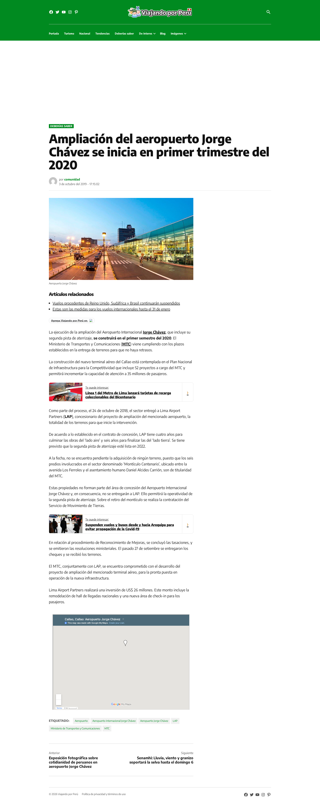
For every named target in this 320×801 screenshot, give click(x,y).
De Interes (145, 33)
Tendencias (102, 33)
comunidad (72, 179)
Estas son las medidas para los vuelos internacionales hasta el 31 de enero (111, 309)
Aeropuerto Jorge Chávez (154, 720)
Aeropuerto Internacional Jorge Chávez (114, 720)
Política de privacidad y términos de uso (104, 794)
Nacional (84, 33)
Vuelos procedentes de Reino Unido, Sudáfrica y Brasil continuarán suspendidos (116, 303)
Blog (163, 33)
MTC (106, 728)
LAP (175, 720)
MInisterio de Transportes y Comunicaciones (75, 728)
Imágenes (177, 33)
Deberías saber (124, 33)
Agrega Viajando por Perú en (69, 320)
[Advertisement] (160, 81)
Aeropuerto (81, 720)
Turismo (69, 33)
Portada (54, 33)
